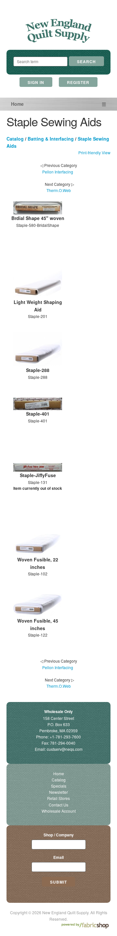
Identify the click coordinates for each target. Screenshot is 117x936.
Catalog (15, 138)
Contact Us (58, 804)
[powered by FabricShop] (84, 925)
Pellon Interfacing (57, 171)
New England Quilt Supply (58, 31)
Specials (58, 786)
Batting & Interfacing (51, 138)
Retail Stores (58, 798)
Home (17, 104)
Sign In (36, 82)
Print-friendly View (94, 152)
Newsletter (58, 792)
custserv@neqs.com (65, 749)
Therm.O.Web (58, 190)
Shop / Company (59, 835)
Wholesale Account (59, 811)
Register (78, 82)
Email (58, 857)
